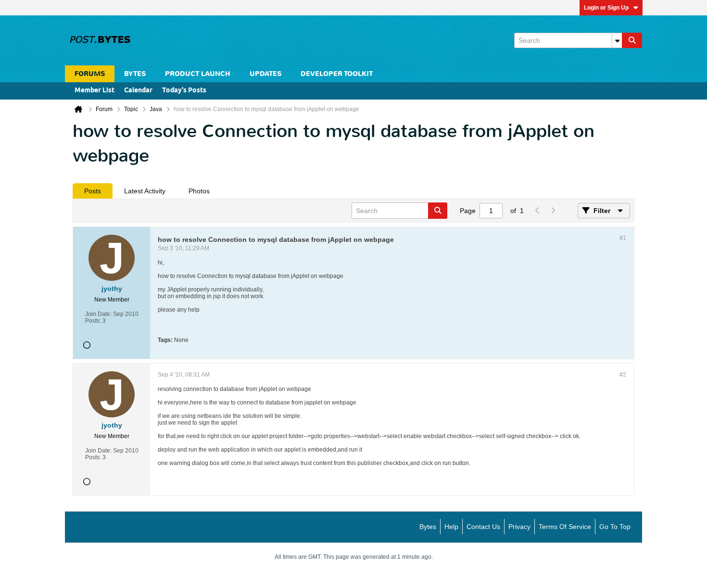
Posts (92, 191)
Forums (90, 73)
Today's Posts (184, 90)
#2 (622, 374)
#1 (622, 238)
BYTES (135, 73)
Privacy (519, 526)
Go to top (615, 526)
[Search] (632, 40)
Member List (94, 90)
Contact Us (483, 526)
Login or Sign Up (606, 7)
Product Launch (197, 73)
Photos (199, 191)
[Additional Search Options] (617, 40)
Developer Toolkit (337, 73)
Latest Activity (144, 191)
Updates (265, 73)
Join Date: (98, 314)
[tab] (93, 191)
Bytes (427, 526)
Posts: (93, 320)
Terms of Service (565, 526)
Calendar (138, 90)
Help (451, 526)
